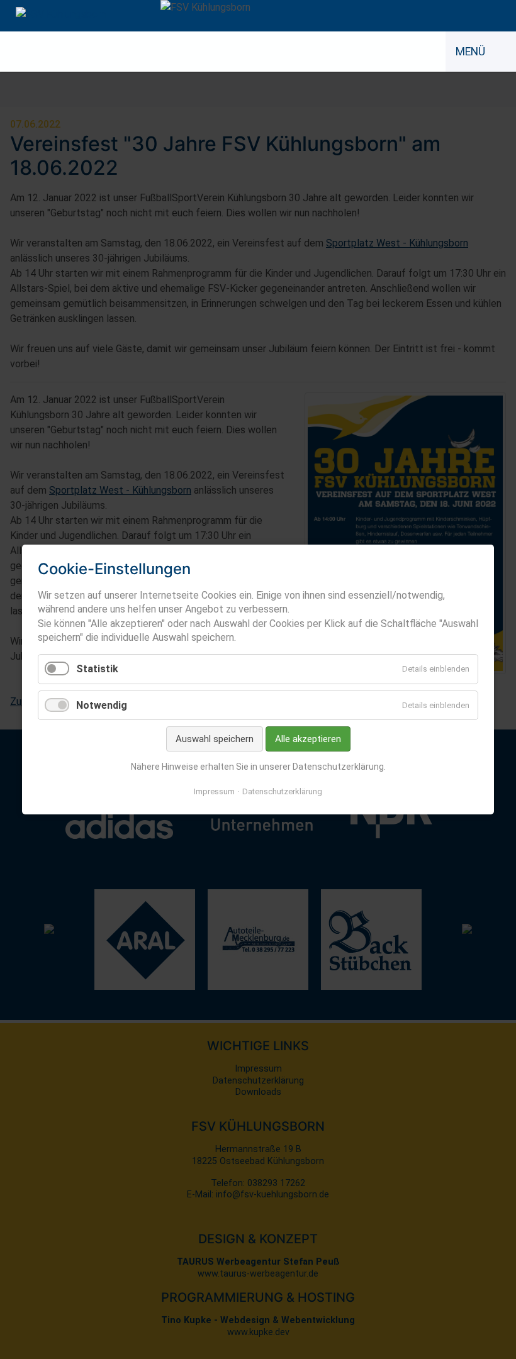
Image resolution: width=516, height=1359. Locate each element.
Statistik (97, 669)
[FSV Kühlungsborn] (61, 14)
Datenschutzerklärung (282, 791)
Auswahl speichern (215, 739)
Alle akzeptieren (308, 739)
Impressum (214, 791)
